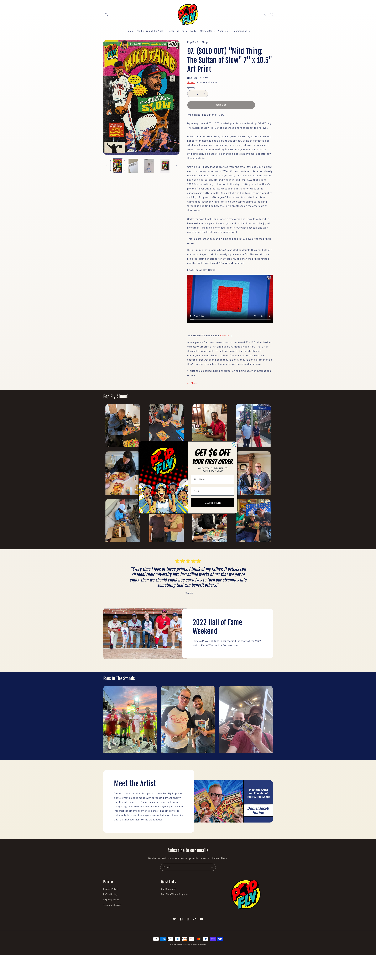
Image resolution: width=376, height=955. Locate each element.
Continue (213, 502)
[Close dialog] (234, 445)
